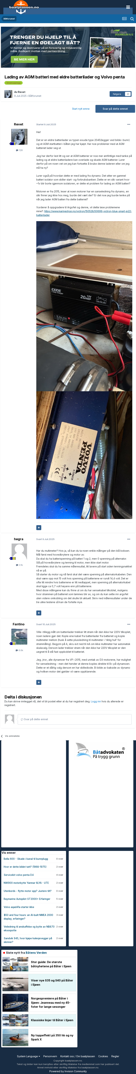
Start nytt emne (81, 108)
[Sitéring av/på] (38, 527)
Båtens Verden (36, 952)
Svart (45, 539)
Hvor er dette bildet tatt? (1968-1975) (25, 866)
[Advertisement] (27, 793)
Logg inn (96, 701)
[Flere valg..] (128, 124)
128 (20, 150)
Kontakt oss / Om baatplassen (77, 1056)
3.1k (20, 564)
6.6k (20, 650)
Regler (115, 1056)
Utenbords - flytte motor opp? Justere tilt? (28, 891)
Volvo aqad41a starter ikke (19, 907)
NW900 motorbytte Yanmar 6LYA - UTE (26, 882)
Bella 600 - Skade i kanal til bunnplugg (26, 858)
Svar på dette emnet (115, 108)
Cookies (103, 1056)
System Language (28, 1056)
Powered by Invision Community (68, 1071)
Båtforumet (35, 95)
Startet (46, 124)
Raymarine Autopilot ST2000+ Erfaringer (27, 899)
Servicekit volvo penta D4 (19, 875)
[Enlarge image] (84, 305)
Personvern (50, 1056)
